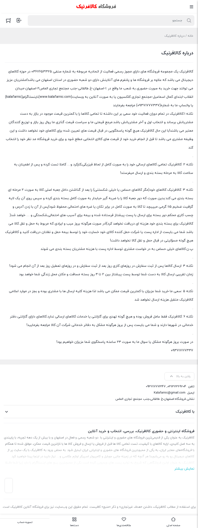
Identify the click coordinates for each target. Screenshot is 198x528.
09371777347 (156, 386)
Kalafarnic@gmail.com (169, 393)
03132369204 (176, 386)
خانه (190, 36)
